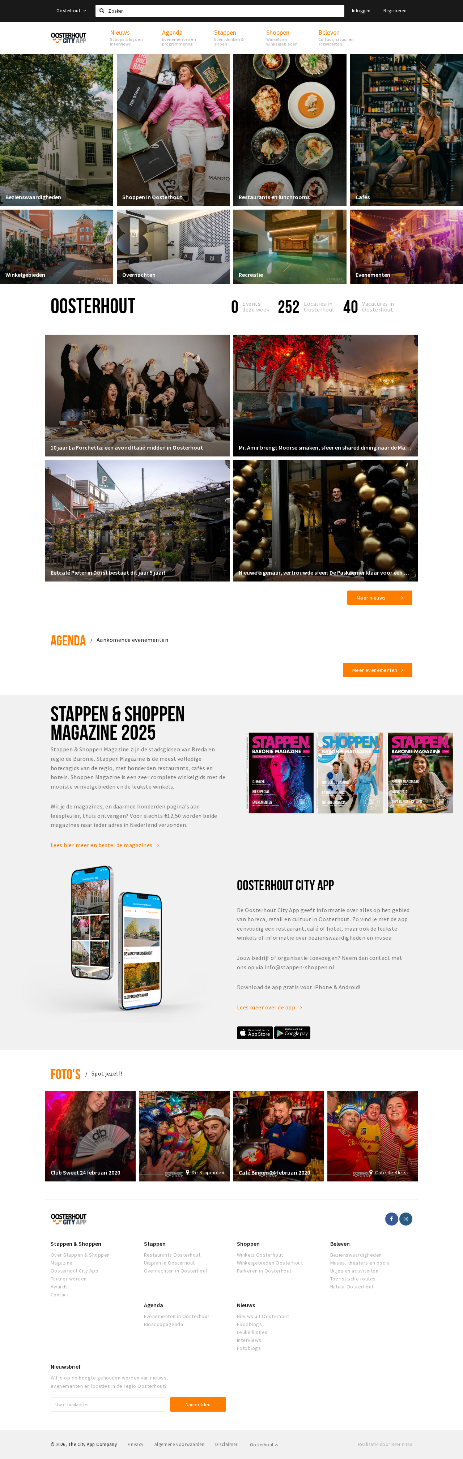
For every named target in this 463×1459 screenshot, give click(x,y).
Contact (60, 1294)
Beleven (340, 1243)
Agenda (68, 640)
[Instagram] (405, 1219)
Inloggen (361, 11)
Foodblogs (249, 1324)
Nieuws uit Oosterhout (263, 1316)
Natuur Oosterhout (352, 1286)
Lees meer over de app (267, 1007)
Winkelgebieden (25, 274)
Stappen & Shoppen (76, 1243)
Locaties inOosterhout (319, 306)
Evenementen (373, 274)
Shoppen (248, 1243)
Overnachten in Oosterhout (176, 1270)
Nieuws (246, 1305)
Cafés (363, 197)
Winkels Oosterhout (260, 1255)
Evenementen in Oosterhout (176, 1316)
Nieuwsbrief (66, 1366)
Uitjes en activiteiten (354, 1270)
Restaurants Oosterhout (172, 1255)
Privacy (135, 1444)
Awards (59, 1286)
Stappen (155, 1243)
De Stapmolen (208, 1172)
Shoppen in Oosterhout (152, 197)
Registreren (395, 11)
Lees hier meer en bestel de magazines (102, 845)
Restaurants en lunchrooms (274, 197)
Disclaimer (226, 1444)
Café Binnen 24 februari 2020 (274, 1172)
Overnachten (139, 274)
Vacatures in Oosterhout (378, 306)
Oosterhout (68, 11)
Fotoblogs (249, 1348)
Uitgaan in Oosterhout (169, 1263)
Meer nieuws (371, 598)
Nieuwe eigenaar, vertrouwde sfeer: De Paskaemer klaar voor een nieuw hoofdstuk (325, 572)
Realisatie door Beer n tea (385, 1444)
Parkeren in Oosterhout (264, 1270)
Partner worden (69, 1278)
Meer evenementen (375, 670)
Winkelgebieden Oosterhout (270, 1263)
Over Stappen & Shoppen (80, 1255)
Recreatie (251, 274)
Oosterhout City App (74, 1270)
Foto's (66, 1074)
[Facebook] (391, 1219)
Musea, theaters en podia (360, 1263)
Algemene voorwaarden (179, 1444)
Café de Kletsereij (393, 1172)
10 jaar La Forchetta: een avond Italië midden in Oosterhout (127, 447)
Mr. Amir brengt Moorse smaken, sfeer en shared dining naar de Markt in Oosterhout (325, 447)
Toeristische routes (353, 1278)
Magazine (62, 1263)
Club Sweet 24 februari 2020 (85, 1172)
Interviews (249, 1340)
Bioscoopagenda (163, 1324)
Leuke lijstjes (252, 1332)
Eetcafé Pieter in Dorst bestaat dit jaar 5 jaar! (108, 572)
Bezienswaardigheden (33, 197)
